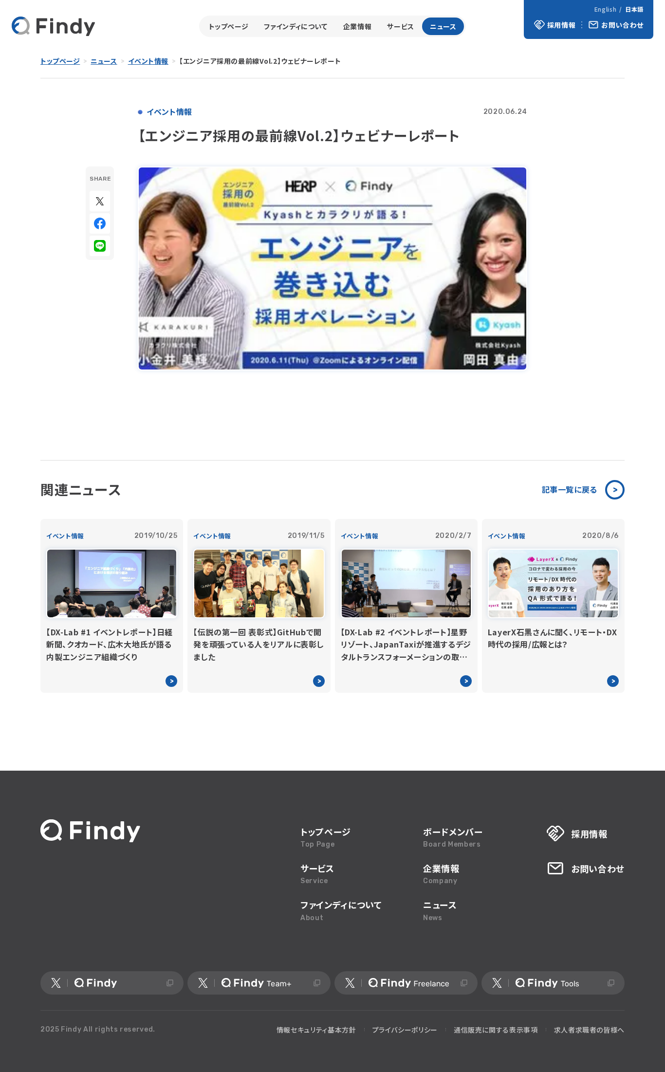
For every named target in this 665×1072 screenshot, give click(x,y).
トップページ (229, 26)
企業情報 (357, 26)
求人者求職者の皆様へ (589, 1030)
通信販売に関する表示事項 (496, 1030)
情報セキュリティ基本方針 (316, 1030)
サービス (400, 26)
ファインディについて (295, 26)
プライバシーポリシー (405, 1030)
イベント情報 (148, 61)
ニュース (443, 26)
